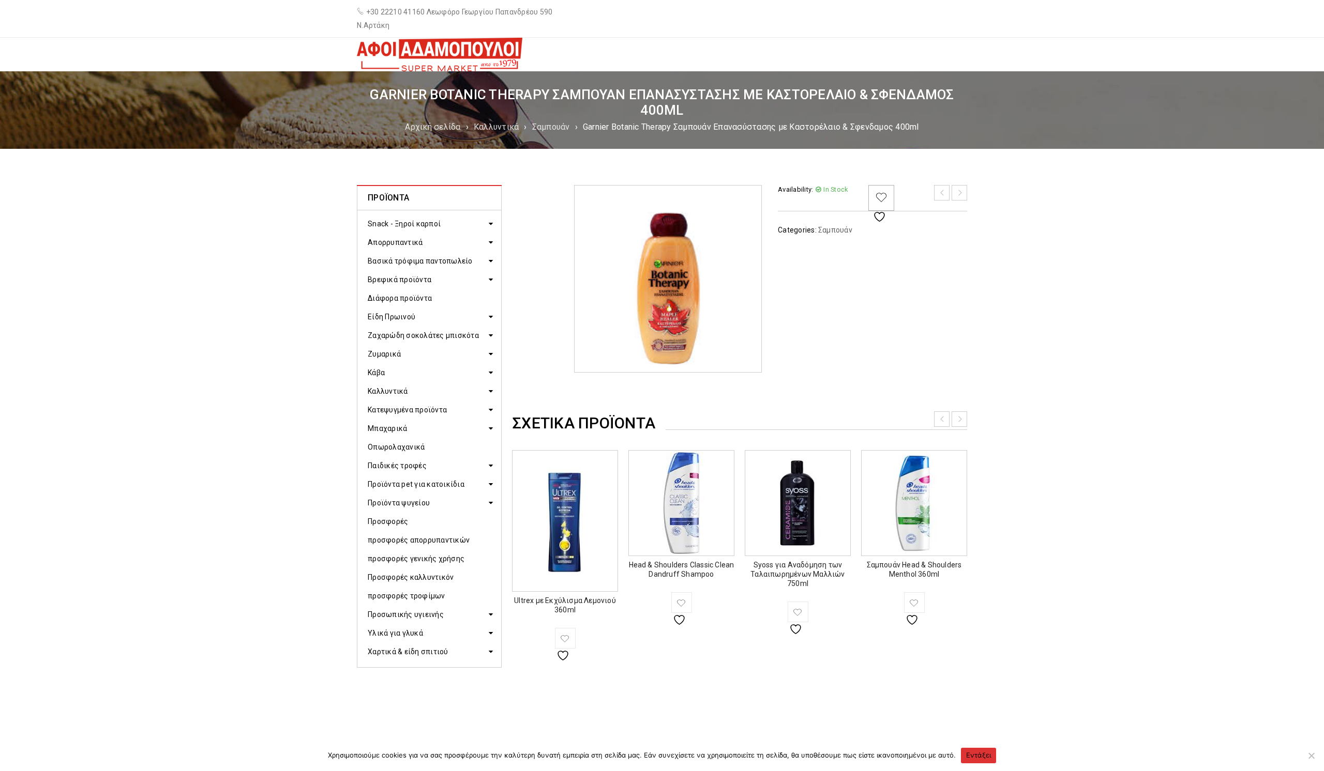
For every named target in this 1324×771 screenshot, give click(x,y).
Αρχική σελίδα (432, 127)
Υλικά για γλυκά (395, 633)
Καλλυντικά (496, 127)
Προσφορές (388, 521)
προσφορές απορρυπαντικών (419, 540)
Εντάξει (978, 755)
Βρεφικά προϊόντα (399, 279)
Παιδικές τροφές (397, 465)
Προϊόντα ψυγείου (399, 503)
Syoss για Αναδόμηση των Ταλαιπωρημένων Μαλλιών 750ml (797, 574)
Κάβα (376, 372)
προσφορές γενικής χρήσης (416, 558)
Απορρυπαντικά (395, 242)
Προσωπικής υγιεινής (406, 614)
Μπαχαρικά (387, 428)
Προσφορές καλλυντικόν (411, 577)
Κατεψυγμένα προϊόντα (407, 410)
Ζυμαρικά (384, 354)
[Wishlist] (881, 198)
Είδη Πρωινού (391, 317)
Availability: (795, 189)
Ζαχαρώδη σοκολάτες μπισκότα (423, 335)
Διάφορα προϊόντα (400, 298)
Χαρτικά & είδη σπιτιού (408, 651)
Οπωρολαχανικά (396, 447)
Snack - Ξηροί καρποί (404, 224)
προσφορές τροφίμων (406, 596)
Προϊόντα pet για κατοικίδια (416, 484)
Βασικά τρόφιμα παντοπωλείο (420, 261)
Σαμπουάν (551, 127)
